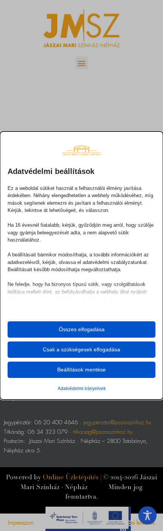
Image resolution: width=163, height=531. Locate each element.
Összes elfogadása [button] (82, 329)
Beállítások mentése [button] (81, 370)
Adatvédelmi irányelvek (82, 388)
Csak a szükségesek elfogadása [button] (81, 349)
